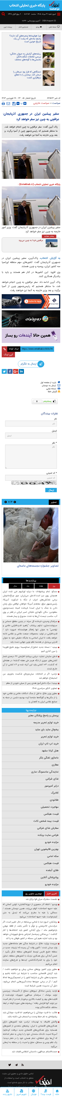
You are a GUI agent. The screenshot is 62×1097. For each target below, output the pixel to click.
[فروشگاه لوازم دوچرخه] (31, 318)
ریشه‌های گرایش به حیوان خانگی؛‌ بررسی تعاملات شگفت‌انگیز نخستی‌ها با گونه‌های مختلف (25, 56)
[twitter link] (9, 1064)
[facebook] (10, 371)
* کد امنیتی (51, 473)
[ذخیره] (14, 103)
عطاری (55, 765)
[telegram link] (16, 1064)
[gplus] (15, 371)
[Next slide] (5, 502)
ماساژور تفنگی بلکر (49, 758)
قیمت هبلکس (51, 814)
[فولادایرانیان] (31, 301)
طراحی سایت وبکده (48, 835)
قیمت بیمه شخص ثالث (46, 821)
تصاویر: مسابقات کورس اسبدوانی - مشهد (35, 566)
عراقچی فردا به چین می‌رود (31, 240)
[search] (4, 14)
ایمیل (54, 431)
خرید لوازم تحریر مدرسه (46, 722)
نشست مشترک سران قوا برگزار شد (41, 899)
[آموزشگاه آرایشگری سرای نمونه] (31, 335)
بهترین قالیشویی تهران (46, 849)
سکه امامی (53, 856)
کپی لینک (8, 354)
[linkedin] (21, 371)
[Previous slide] (15, 502)
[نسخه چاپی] (3, 103)
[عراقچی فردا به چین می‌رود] (52, 243)
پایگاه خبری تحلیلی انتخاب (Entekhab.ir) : (39, 184)
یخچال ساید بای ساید (47, 730)
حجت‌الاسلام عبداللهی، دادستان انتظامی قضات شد (34, 1051)
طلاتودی (54, 800)
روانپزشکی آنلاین (50, 877)
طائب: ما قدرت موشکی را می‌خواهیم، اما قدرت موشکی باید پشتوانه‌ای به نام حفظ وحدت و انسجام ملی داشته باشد (30, 1014)
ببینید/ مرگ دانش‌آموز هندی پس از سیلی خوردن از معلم (31, 683)
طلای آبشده (52, 870)
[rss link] (22, 1064)
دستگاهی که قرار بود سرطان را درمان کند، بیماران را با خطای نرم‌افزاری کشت (27, 74)
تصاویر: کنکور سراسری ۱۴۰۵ (44, 688)
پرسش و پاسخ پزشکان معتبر (43, 715)
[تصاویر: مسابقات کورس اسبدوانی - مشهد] (30, 534)
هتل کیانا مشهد (50, 751)
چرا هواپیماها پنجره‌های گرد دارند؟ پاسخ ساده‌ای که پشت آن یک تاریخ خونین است (25, 38)
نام (55, 419)
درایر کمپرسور (52, 786)
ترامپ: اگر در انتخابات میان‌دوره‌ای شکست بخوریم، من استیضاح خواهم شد (30, 676)
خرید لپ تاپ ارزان (49, 744)
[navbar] (58, 14)
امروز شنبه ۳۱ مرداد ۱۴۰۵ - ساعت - (39, 14)
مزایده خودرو (52, 842)
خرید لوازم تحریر (50, 737)
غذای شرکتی (52, 779)
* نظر (54, 443)
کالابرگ (55, 793)
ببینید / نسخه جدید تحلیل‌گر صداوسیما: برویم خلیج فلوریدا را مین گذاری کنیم (30, 649)
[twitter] (4, 371)
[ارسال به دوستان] (8, 103)
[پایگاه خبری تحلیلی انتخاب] (54, 5)
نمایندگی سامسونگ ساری (45, 772)
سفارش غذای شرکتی (48, 828)
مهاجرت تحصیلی (50, 807)
